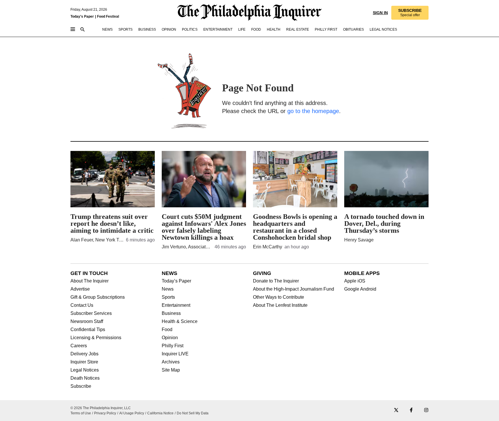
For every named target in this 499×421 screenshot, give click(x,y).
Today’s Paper (176, 281)
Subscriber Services (91, 313)
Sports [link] (125, 29)
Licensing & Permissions (95, 337)
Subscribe (80, 386)
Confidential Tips (87, 329)
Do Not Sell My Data (192, 413)
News (168, 289)
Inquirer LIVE (175, 354)
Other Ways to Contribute (278, 297)
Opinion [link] (169, 29)
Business (171, 313)
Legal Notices (84, 370)
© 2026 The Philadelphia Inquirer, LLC (100, 408)
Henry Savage (359, 239)
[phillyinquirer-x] (396, 410)
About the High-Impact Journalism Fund (293, 289)
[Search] (82, 30)
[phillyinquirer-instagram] (426, 410)
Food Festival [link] (108, 16)
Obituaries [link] (353, 29)
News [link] (107, 29)
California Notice (160, 413)
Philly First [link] (326, 29)
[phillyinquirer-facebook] (411, 410)
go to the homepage (313, 111)
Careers (78, 346)
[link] (410, 13)
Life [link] (241, 29)
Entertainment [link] (217, 29)
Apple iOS (354, 281)
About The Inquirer (89, 281)
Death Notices (85, 378)
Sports (168, 297)
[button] (410, 13)
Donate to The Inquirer (276, 281)
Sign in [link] (380, 12)
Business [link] (147, 29)
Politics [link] (190, 29)
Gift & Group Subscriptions (97, 297)
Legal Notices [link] (383, 29)
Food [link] (256, 29)
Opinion (170, 337)
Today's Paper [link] (82, 16)
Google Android (360, 289)
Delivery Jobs (84, 354)
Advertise (80, 289)
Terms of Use (80, 413)
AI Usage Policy (131, 413)
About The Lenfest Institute (280, 305)
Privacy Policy (105, 413)
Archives (171, 362)
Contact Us (81, 305)
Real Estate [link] (297, 29)
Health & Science (180, 321)
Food (167, 329)
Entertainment (176, 305)
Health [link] (273, 29)
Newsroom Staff (86, 321)
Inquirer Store (84, 362)
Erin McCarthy (267, 246)
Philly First (172, 346)
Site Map (171, 370)
